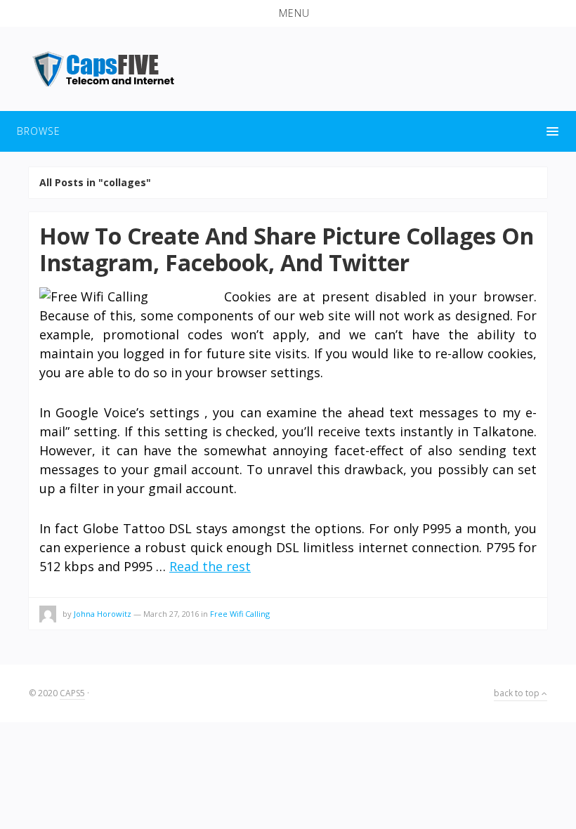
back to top (518, 693)
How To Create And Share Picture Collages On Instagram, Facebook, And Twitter (286, 249)
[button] (288, 13)
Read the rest (210, 566)
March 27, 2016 (171, 613)
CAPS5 (72, 693)
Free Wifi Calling (240, 613)
